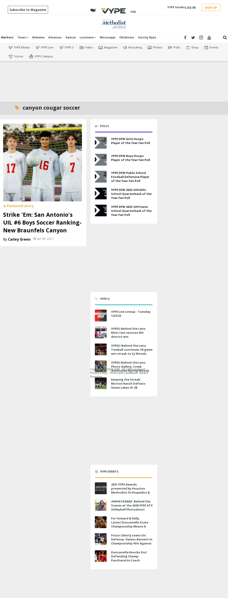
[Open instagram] (201, 37)
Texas (21, 37)
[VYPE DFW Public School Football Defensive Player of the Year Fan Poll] (101, 177)
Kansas (71, 37)
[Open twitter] (193, 37)
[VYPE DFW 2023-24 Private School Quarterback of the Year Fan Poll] (101, 211)
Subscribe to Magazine (28, 10)
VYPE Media (22, 47)
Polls (177, 47)
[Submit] (225, 37)
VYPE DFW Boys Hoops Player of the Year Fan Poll (130, 158)
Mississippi (108, 37)
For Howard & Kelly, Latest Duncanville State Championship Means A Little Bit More (129, 524)
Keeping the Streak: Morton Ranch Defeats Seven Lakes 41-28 (128, 383)
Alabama (38, 37)
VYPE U (69, 47)
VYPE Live (47, 47)
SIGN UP (211, 7)
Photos (158, 47)
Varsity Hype (147, 37)
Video (89, 47)
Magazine (110, 47)
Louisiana (87, 37)
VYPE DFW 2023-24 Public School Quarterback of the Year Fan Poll (131, 194)
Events (214, 47)
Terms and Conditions (124, 373)
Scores (18, 56)
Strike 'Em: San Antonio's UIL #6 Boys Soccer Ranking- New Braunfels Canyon (42, 222)
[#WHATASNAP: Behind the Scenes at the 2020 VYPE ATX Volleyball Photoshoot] (101, 505)
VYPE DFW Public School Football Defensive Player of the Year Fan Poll (130, 177)
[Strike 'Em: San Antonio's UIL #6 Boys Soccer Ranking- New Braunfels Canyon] (42, 162)
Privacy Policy (98, 373)
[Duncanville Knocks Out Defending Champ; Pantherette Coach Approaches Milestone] (101, 556)
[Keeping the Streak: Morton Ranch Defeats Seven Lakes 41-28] (101, 383)
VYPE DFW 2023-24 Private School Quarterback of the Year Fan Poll (131, 211)
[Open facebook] (185, 37)
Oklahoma (126, 37)
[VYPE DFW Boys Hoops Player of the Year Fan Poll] (101, 160)
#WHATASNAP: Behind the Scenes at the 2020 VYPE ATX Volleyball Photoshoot (132, 505)
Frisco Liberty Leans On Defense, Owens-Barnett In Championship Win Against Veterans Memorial (131, 541)
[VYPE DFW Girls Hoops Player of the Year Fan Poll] (101, 143)
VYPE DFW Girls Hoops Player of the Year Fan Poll (130, 141)
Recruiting (135, 47)
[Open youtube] (209, 37)
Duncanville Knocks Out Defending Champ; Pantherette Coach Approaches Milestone (129, 558)
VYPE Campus (44, 56)
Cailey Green (19, 239)
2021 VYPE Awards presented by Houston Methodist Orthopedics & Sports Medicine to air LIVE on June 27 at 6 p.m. (131, 492)
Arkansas (55, 37)
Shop (194, 47)
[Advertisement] (114, 81)
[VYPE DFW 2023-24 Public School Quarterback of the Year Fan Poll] (101, 194)
